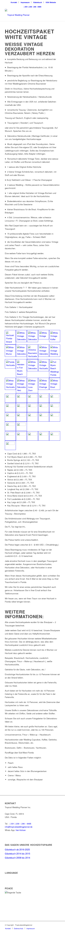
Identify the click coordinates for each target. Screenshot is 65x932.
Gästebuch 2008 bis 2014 (17, 857)
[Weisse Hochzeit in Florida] (43, 398)
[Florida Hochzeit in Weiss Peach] (10, 426)
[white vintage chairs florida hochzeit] (54, 398)
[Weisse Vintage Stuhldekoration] (10, 398)
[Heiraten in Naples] (21, 385)
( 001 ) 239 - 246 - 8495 (32, 7)
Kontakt (14, 2)
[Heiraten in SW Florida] (21, 407)
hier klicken (21, 830)
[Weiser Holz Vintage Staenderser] (32, 407)
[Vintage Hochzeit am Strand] (21, 336)
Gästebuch (37, 2)
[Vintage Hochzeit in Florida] (10, 384)
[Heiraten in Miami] (32, 385)
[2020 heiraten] (43, 384)
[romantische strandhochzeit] (43, 407)
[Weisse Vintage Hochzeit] (10, 364)
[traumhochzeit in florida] (10, 417)
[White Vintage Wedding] (32, 365)
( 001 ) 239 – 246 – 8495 (20, 823)
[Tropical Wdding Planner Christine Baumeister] (32, 398)
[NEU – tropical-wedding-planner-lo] (27, 15)
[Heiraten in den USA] (10, 351)
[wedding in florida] (21, 398)
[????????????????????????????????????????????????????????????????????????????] (10, 407)
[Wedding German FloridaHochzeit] (21, 368)
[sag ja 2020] (21, 351)
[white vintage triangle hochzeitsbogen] (10, 436)
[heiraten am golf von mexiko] (21, 426)
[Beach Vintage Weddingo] (32, 336)
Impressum (25, 2)
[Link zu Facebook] (58, 925)
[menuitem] (14, 2)
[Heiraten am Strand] (43, 334)
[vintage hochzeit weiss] (43, 436)
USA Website (51, 2)
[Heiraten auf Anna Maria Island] (43, 417)
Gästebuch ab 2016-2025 (17, 849)
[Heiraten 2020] (54, 351)
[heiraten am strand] (21, 436)
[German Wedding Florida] (43, 365)
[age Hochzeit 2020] (54, 384)
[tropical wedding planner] (21, 417)
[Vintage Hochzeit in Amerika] (54, 336)
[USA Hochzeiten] (32, 352)
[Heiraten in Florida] (54, 368)
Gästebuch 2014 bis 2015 (17, 853)
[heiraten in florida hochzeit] (10, 445)
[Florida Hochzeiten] (43, 351)
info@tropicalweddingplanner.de (18, 826)
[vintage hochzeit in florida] (32, 436)
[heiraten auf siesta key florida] (54, 417)
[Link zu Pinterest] (53, 925)
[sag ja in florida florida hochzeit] (54, 407)
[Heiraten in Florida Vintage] (10, 337)
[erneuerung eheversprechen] (54, 436)
